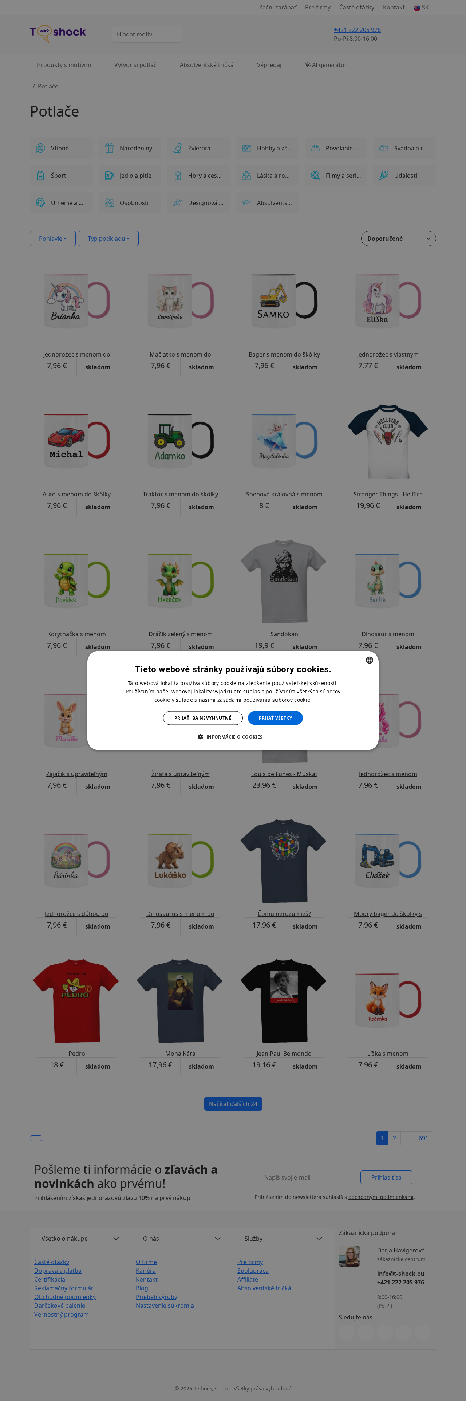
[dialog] (233, 700)
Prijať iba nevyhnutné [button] (203, 718)
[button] (232, 736)
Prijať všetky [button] (275, 718)
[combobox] (369, 660)
